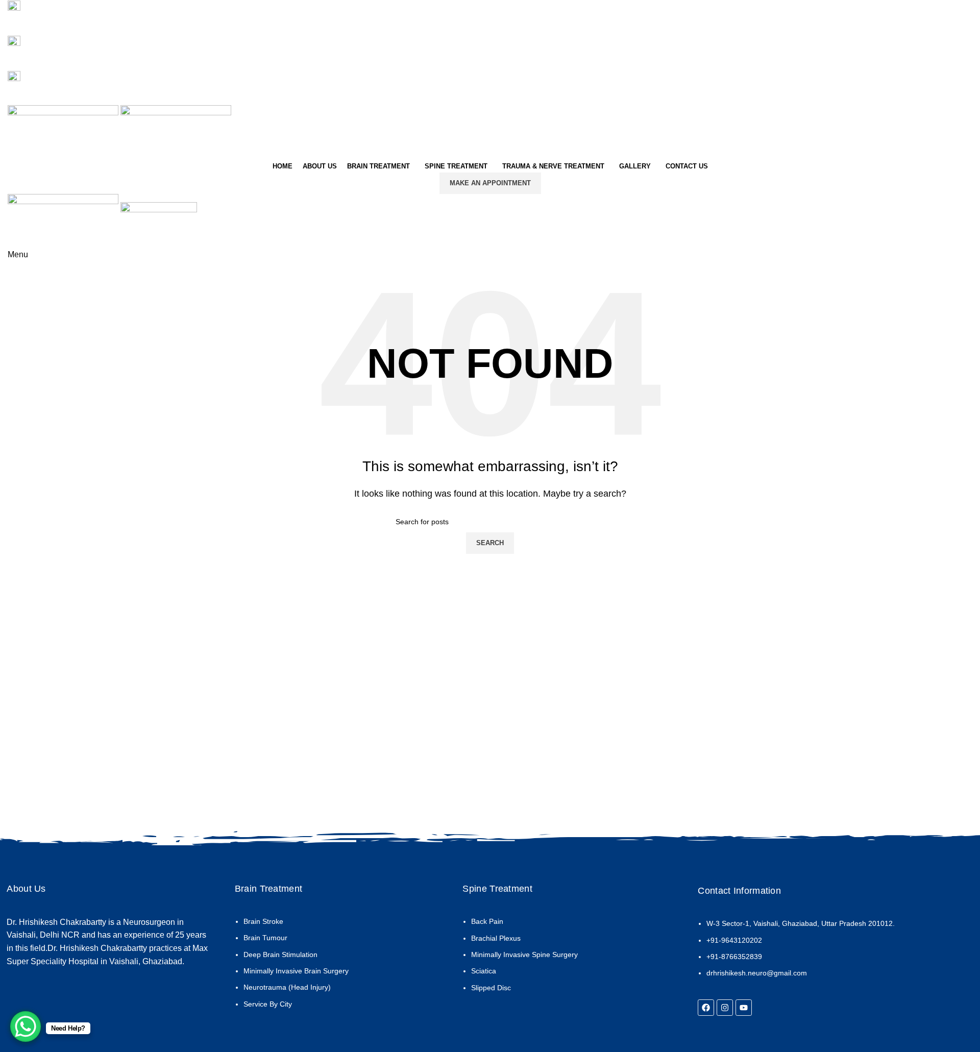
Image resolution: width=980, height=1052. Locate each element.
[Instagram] (725, 1007)
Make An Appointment (490, 183)
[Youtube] (744, 1007)
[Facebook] (706, 1007)
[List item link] (337, 968)
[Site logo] (64, 131)
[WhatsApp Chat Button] (25, 1026)
